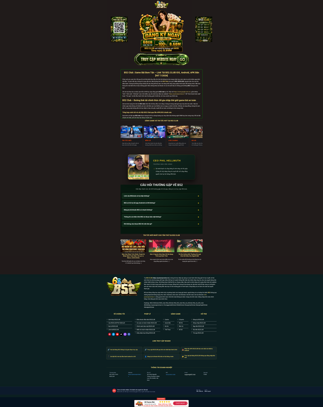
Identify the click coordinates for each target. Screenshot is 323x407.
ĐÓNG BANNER (161, 398)
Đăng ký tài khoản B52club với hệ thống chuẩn (159, 356)
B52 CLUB (149, 278)
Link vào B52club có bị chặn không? (161, 196)
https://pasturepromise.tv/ (177, 94)
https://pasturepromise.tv (134, 375)
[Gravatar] (128, 334)
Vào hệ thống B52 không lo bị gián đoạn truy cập (123, 349)
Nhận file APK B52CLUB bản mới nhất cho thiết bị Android (197, 349)
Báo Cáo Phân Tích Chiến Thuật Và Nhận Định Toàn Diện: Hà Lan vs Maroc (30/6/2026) (133, 256)
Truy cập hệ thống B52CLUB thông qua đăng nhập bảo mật (198, 356)
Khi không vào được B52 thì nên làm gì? (161, 224)
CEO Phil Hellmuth (167, 160)
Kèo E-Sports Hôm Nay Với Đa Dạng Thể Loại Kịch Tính (161, 255)
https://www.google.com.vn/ (182, 92)
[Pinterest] (109, 334)
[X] (121, 334)
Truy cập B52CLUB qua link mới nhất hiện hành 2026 (161, 349)
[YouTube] (117, 334)
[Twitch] (125, 334)
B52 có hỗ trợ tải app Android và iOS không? (161, 203)
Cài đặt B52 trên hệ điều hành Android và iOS (122, 356)
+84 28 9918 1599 (170, 374)
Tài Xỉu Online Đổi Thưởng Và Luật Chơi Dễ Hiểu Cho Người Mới (189, 255)
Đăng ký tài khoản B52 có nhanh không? (161, 210)
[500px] (113, 334)
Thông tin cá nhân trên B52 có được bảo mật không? (161, 217)
